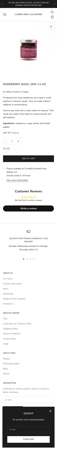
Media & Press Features (14, 298)
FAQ (5, 318)
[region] (28, 242)
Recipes (6, 358)
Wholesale (8, 293)
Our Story (7, 278)
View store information (17, 180)
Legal (5, 343)
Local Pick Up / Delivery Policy (17, 323)
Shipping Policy (10, 328)
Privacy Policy (9, 338)
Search (6, 373)
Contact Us (8, 303)
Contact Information (12, 283)
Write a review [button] (28, 208)
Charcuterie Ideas (11, 363)
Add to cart (28, 158)
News (6, 288)
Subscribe (28, 439)
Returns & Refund (11, 333)
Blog (5, 368)
